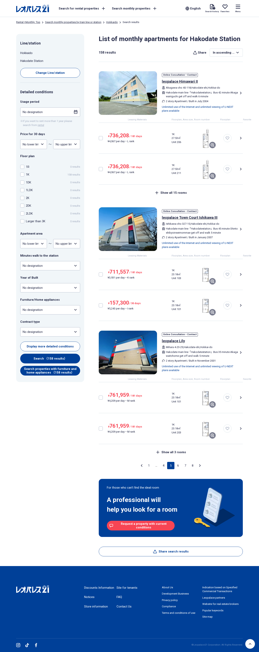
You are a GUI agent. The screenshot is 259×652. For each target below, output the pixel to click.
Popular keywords (212, 610)
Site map (207, 616)
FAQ (119, 597)
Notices (89, 597)
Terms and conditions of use (178, 612)
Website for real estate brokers (220, 603)
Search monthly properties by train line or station (73, 22)
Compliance (169, 606)
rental (41, 124)
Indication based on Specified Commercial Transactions (219, 589)
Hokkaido (112, 22)
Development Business (175, 593)
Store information (96, 606)
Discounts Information (99, 588)
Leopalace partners (213, 597)
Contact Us (124, 606)
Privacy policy (170, 600)
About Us (167, 587)
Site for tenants (127, 588)
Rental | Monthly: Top (28, 22)
